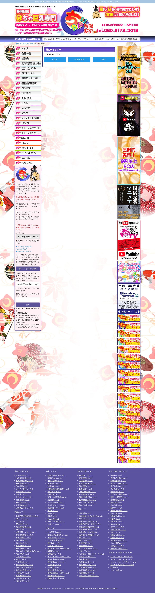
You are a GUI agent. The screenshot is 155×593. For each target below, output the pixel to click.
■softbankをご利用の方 (23, 251)
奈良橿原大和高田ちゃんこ (89, 521)
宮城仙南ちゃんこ (23, 475)
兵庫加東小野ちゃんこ (87, 565)
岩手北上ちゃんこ (23, 494)
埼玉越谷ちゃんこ (23, 581)
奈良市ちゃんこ (85, 537)
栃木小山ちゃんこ (23, 543)
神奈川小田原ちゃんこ (24, 570)
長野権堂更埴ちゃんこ (87, 494)
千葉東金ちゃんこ (23, 562)
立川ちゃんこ (21, 521)
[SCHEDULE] (28, 58)
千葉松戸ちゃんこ (23, 573)
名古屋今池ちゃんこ (55, 532)
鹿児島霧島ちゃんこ (118, 486)
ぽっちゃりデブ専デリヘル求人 (122, 565)
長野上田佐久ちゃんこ (87, 502)
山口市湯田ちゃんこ (118, 543)
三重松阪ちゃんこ (54, 565)
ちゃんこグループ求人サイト (122, 559)
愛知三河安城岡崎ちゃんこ (58, 535)
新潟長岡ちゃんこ (86, 486)
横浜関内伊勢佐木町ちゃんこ (27, 516)
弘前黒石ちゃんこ (23, 486)
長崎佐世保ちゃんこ (118, 481)
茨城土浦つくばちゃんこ (25, 567)
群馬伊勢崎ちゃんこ (23, 575)
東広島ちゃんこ (116, 524)
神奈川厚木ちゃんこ (23, 548)
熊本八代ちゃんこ (117, 527)
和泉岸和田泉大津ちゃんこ (89, 527)
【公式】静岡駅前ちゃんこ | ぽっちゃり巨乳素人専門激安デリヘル (66, 588)
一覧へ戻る (79, 59)
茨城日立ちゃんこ (54, 524)
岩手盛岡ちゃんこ (23, 500)
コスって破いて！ (117, 570)
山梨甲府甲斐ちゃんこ (87, 491)
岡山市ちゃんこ (116, 532)
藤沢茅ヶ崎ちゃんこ (23, 578)
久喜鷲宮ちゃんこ (54, 483)
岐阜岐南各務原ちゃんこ (57, 559)
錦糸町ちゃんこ (22, 559)
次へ (103, 59)
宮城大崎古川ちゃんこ (24, 481)
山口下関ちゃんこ (117, 513)
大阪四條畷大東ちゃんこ (88, 567)
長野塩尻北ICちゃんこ (87, 500)
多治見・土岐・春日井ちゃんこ (59, 548)
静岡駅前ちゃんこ (54, 551)
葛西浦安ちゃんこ (54, 491)
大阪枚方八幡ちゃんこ (87, 556)
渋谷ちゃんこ (53, 513)
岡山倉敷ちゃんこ (117, 521)
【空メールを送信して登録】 (27, 269)
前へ (55, 59)
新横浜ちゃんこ (53, 494)
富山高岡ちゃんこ (86, 478)
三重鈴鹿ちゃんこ (54, 567)
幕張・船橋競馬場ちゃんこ (58, 497)
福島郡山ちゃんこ (23, 502)
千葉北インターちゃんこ (57, 505)
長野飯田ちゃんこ (86, 489)
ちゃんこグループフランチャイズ (123, 562)
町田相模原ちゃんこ (23, 546)
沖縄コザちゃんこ (117, 538)
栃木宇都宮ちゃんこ (23, 537)
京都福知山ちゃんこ (86, 573)
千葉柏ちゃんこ (53, 500)
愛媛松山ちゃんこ (117, 475)
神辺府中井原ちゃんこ (119, 540)
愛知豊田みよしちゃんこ (57, 562)
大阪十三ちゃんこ (86, 551)
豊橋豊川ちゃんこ (54, 554)
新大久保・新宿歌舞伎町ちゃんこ (29, 551)
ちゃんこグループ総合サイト (122, 556)
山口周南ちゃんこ (117, 505)
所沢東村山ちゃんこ (55, 478)
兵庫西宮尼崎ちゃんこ (87, 570)
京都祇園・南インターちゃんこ (91, 516)
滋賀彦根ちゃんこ (86, 513)
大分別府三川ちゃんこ (119, 548)
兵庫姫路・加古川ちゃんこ (89, 532)
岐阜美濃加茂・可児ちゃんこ (59, 573)
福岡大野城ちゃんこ (118, 516)
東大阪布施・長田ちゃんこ (89, 529)
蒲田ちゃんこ (53, 516)
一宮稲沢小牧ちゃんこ (56, 540)
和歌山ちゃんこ (85, 518)
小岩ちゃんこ (53, 510)
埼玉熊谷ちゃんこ (23, 540)
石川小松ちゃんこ (86, 475)
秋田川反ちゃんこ (23, 483)
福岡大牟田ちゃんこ (118, 535)
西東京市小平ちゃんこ (56, 508)
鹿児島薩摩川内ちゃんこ (120, 494)
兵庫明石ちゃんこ (86, 543)
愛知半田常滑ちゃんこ (56, 570)
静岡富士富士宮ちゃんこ (57, 578)
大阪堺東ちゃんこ (86, 546)
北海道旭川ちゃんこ (23, 491)
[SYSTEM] (28, 63)
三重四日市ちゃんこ (55, 546)
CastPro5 (114, 588)
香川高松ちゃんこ (117, 489)
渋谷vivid (114, 567)
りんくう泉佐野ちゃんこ (88, 548)
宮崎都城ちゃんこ (117, 500)
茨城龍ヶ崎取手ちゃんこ (57, 475)
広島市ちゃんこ (116, 508)
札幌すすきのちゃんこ (24, 497)
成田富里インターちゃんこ (26, 532)
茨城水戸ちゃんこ (23, 524)
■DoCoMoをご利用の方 (23, 247)
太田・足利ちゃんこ (55, 481)
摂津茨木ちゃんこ (86, 559)
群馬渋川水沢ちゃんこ (24, 565)
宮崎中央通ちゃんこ (118, 529)
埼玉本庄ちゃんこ (23, 554)
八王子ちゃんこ (53, 519)
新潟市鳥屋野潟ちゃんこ (88, 497)
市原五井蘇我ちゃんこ (56, 502)
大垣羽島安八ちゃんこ (56, 537)
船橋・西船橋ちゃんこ (56, 521)
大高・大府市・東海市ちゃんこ (59, 556)
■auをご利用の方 (21, 249)
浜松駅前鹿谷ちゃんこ (56, 575)
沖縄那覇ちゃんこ (117, 502)
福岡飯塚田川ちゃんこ (119, 510)
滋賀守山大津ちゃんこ (87, 562)
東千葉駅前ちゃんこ (23, 527)
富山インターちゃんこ (87, 483)
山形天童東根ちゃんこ (24, 478)
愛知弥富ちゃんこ (54, 543)
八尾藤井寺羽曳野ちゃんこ (89, 535)
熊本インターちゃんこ (119, 483)
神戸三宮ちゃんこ (86, 540)
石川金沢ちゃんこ (86, 481)
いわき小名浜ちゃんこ (24, 489)
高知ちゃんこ (116, 519)
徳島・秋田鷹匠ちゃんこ (120, 497)
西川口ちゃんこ (22, 518)
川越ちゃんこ (21, 529)
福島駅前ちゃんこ (23, 505)
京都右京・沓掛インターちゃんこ (92, 554)
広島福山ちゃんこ (117, 491)
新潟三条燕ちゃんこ (86, 505)
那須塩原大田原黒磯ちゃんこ (59, 489)
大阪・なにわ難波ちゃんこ (89, 575)
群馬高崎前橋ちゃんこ (24, 535)
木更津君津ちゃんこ (23, 556)
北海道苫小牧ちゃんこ (24, 508)
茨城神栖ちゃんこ (54, 486)
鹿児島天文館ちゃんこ (119, 478)
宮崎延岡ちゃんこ (117, 546)
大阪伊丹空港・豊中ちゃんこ (90, 524)
